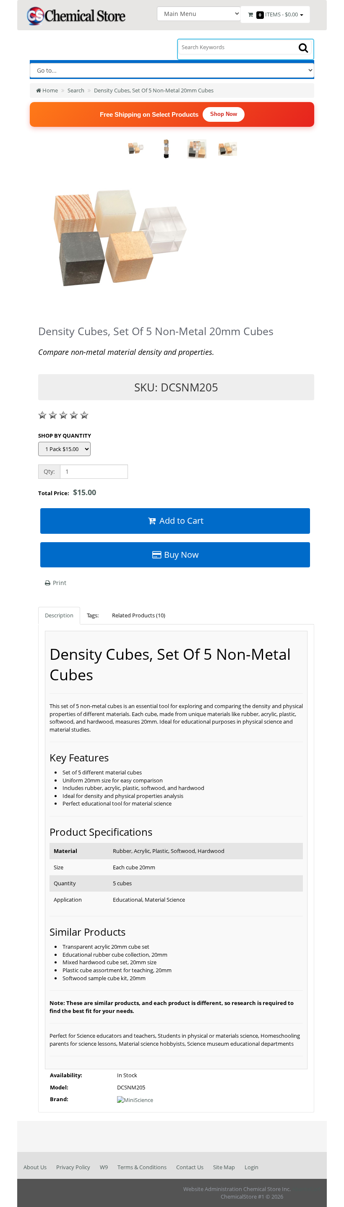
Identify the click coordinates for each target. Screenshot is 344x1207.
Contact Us (189, 1167)
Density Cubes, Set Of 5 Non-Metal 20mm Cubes (154, 90)
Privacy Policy (73, 1167)
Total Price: (67, 492)
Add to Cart (180, 520)
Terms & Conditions (142, 1167)
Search (76, 90)
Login (251, 1167)
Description (59, 615)
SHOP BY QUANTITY (64, 435)
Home (49, 90)
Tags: (93, 615)
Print (58, 583)
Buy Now (180, 554)
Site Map (224, 1167)
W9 (104, 1167)
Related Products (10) (138, 615)
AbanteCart (306, 1189)
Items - (278, 14)
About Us (35, 1167)
